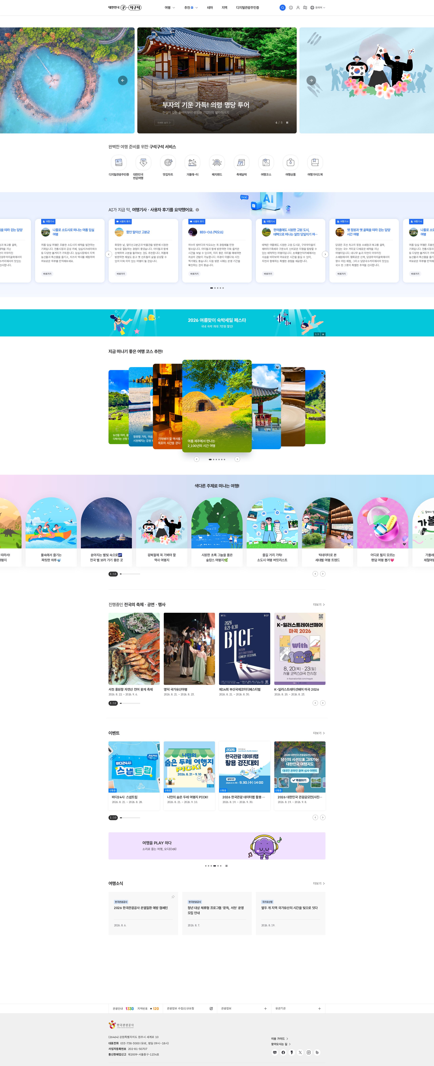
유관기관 (280, 1008)
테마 (210, 8)
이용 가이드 (278, 1038)
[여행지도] (305, 7)
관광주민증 (247, 8)
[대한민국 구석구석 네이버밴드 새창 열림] (317, 1052)
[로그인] (298, 7)
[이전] (122, 80)
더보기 (317, 604)
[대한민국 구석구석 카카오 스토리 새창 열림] (291, 1052)
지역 (225, 8)
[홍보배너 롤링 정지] (323, 334)
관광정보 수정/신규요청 (180, 1008)
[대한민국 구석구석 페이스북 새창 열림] (283, 1052)
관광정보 (226, 1008)
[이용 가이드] (291, 7)
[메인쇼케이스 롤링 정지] (287, 122)
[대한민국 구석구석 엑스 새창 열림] (300, 1052)
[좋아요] (248, 364)
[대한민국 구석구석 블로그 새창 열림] (274, 1052)
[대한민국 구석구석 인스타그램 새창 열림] (308, 1052)
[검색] (283, 8)
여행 (168, 8)
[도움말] (197, 209)
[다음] (311, 80)
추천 (187, 8)
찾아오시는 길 (279, 1044)
